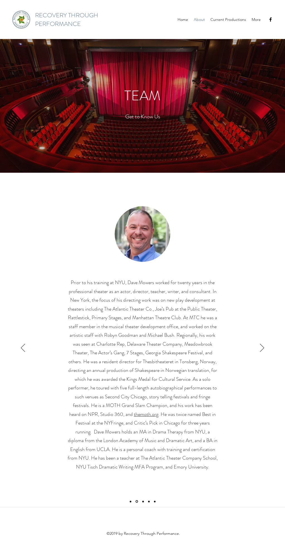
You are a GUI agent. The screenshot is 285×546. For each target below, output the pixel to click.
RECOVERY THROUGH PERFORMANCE (66, 19)
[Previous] (23, 348)
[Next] (262, 348)
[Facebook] (270, 19)
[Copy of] (155, 501)
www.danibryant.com (142, 361)
